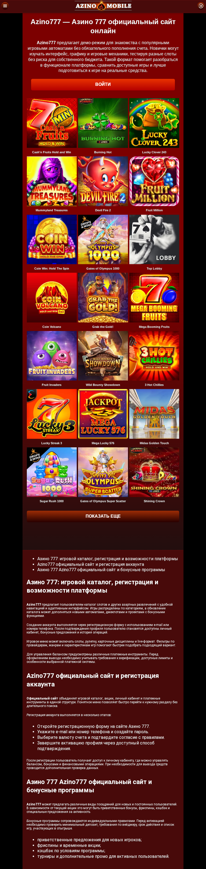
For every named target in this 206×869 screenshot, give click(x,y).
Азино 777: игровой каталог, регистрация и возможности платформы (107, 558)
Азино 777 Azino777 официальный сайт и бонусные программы (101, 569)
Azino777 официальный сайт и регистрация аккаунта (90, 564)
